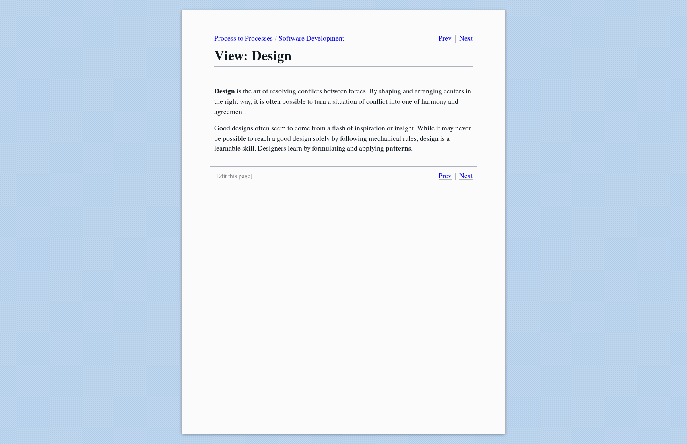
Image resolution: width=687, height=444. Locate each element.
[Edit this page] (233, 176)
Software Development (311, 38)
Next (466, 38)
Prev (445, 38)
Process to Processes (243, 38)
